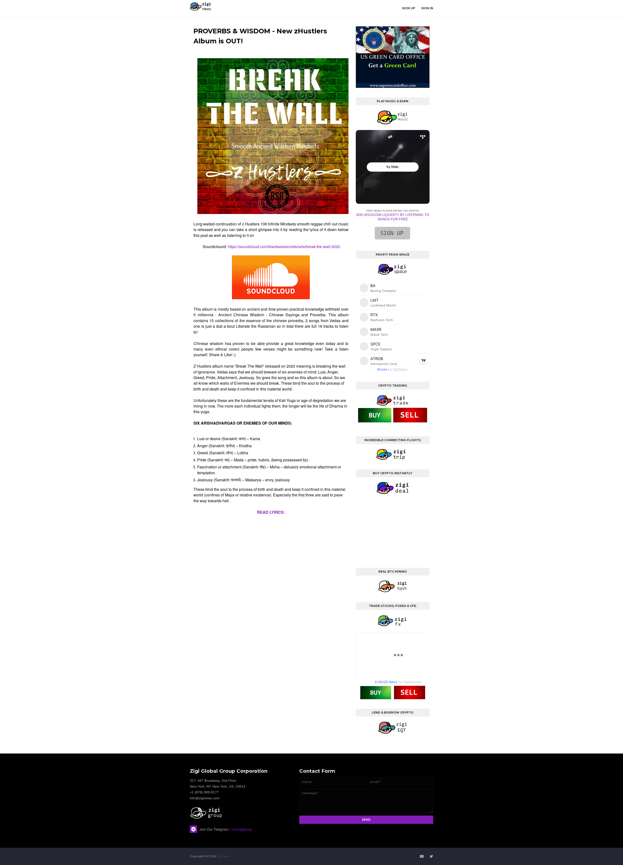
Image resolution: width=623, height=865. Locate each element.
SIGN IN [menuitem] (427, 8)
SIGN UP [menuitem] (408, 8)
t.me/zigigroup (241, 829)
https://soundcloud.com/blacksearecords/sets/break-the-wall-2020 (284, 246)
